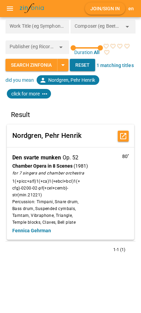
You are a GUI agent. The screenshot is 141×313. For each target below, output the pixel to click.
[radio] (106, 46)
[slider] (86, 48)
